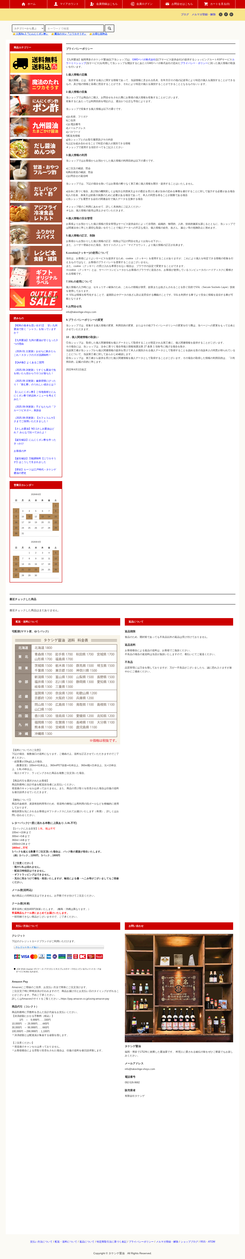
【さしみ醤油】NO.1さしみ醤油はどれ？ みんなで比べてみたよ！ (34, 430)
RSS (203, 1241)
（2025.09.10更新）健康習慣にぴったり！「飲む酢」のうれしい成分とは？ (35, 383)
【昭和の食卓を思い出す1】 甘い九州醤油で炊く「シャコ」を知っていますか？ (35, 329)
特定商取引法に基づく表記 (112, 1241)
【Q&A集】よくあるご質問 (29, 362)
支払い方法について (41, 1241)
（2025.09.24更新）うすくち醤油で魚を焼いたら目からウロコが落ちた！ (35, 372)
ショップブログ (189, 1241)
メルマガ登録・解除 (204, 14)
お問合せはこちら (182, 3)
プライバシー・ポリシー (194, 63)
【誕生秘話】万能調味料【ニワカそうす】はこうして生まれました (35, 460)
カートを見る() (220, 3)
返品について (86, 1241)
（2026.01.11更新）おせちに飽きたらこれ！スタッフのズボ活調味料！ (35, 353)
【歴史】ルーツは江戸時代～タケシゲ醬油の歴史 (35, 471)
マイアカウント (69, 3)
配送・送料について (66, 1241)
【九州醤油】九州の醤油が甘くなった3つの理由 (35, 342)
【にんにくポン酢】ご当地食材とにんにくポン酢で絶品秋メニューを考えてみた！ (35, 396)
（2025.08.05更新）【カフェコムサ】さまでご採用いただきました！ (35, 420)
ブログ (185, 14)
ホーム (32, 3)
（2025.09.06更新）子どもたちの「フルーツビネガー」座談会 (35, 408)
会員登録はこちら (107, 3)
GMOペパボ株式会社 (144, 59)
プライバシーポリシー (141, 1241)
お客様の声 (20, 451)
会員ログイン (144, 3)
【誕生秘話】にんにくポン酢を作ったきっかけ (35, 442)
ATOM (211, 1241)
